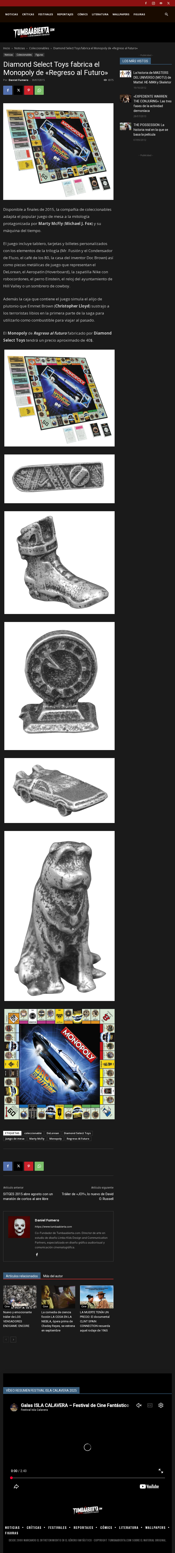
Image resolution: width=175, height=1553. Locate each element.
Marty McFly (36, 1138)
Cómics (82, 14)
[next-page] (13, 1339)
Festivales (45, 14)
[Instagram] (153, 3)
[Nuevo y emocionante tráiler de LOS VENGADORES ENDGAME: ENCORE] (20, 1296)
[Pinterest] (28, 90)
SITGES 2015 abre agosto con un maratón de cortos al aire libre (28, 1196)
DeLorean (53, 1133)
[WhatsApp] (39, 90)
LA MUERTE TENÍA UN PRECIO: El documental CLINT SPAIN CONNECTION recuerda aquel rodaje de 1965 (95, 1321)
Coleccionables (39, 48)
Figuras (139, 14)
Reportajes (65, 14)
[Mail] (160, 3)
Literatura (100, 14)
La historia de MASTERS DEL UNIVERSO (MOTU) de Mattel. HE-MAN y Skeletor (152, 77)
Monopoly (55, 1138)
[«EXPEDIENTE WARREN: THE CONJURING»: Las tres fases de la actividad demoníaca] (125, 98)
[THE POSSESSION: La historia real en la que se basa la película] (125, 126)
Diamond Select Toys (77, 1133)
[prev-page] (6, 1339)
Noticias (11, 14)
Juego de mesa (14, 1138)
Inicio (6, 48)
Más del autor (53, 1276)
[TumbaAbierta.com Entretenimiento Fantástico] (87, 1510)
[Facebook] (145, 3)
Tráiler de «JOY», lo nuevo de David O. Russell (87, 1196)
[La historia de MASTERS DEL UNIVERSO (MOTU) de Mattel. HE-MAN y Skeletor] (125, 73)
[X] (168, 3)
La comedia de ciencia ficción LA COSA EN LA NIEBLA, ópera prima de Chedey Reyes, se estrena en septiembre (58, 1321)
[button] (166, 14)
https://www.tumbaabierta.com (53, 1226)
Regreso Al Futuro (78, 1138)
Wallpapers (121, 14)
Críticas (28, 14)
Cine (7, 1306)
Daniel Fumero (18, 80)
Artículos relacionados (22, 1276)
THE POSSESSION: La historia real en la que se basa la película (151, 129)
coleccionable (33, 1133)
